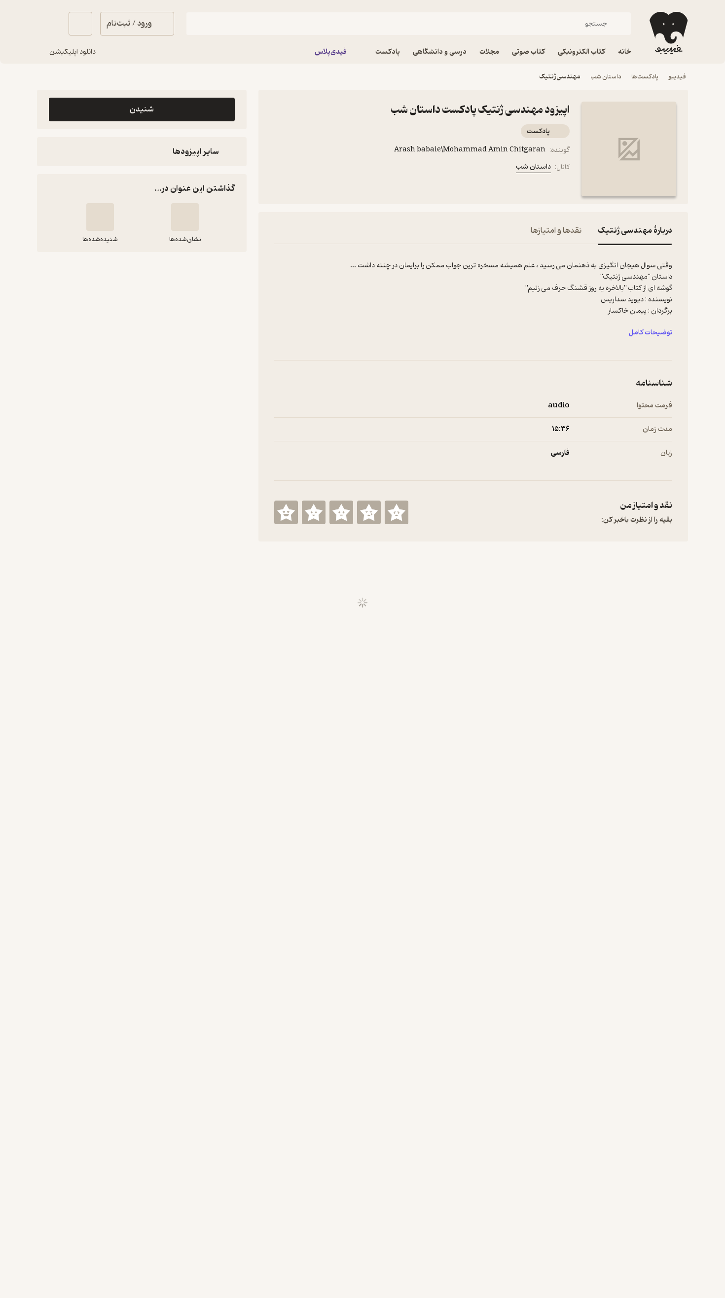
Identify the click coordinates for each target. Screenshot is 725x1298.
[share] (327, 169)
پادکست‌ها (644, 76)
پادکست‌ (538, 131)
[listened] (100, 217)
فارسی (560, 453)
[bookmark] (304, 169)
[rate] (396, 512)
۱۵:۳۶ (561, 429)
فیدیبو (677, 76)
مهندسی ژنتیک (559, 77)
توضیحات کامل (650, 332)
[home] (667, 33)
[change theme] (49, 24)
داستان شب (605, 76)
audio (559, 405)
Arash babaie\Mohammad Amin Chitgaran (469, 149)
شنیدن (142, 109)
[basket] (80, 24)
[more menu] (280, 169)
